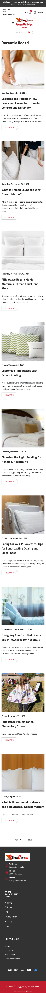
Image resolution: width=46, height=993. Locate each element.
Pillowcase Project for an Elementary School (18, 724)
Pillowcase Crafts (12, 958)
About (7, 946)
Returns (8, 907)
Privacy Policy (11, 916)
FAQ (7, 911)
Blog (7, 926)
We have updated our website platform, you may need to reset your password (23, 3)
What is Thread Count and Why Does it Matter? (21, 192)
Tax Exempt (10, 954)
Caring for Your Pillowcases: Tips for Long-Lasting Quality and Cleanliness (22, 548)
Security (8, 921)
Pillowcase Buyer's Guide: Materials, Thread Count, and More (20, 284)
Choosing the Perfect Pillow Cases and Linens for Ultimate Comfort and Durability (21, 103)
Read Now (9, 127)
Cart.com (29, 991)
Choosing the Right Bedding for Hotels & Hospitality (21, 459)
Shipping (8, 902)
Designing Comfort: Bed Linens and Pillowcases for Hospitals (21, 637)
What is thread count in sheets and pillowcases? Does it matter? (23, 804)
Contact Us (10, 950)
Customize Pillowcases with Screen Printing (19, 372)
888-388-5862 (7, 10)
